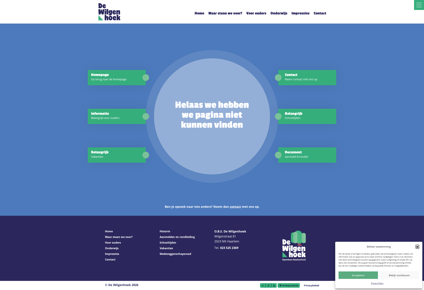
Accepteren (358, 275)
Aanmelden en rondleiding (177, 237)
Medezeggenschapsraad (175, 254)
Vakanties (166, 248)
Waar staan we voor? (225, 13)
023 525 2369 (229, 248)
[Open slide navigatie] (419, 5)
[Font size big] (268, 285)
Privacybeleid (311, 285)
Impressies (301, 13)
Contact (320, 13)
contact (235, 207)
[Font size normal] (263, 285)
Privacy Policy (377, 283)
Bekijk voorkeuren (399, 275)
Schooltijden (168, 242)
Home (199, 13)
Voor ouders (256, 13)
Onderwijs (278, 13)
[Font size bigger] (274, 285)
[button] (417, 246)
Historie (165, 231)
